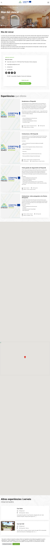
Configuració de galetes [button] (7, 544)
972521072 (9, 67)
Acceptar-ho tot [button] (16, 544)
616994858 (9, 69)
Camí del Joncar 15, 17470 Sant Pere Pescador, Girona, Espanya (22, 62)
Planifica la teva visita (7, 7)
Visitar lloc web (25, 80)
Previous (3, 17)
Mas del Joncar (15, 7)
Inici (1, 7)
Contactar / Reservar (25, 83)
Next (47, 17)
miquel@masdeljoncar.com (13, 64)
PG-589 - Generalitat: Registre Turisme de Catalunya (19, 76)
